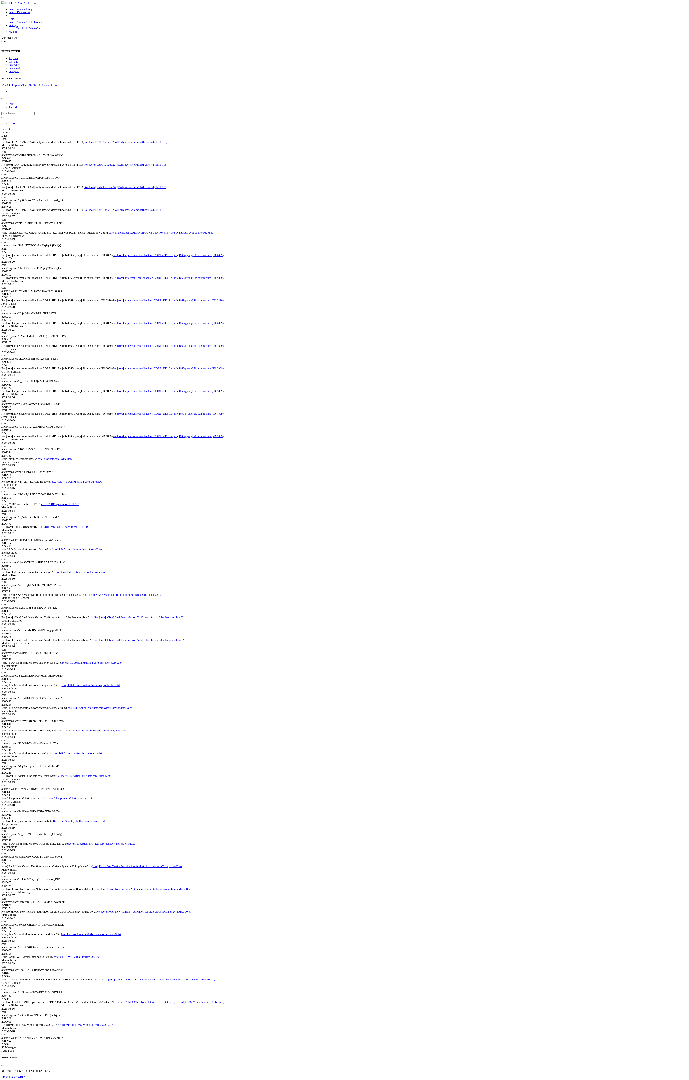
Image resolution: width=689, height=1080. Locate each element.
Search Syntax (17, 22)
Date (11, 103)
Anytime (13, 58)
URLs (21, 1076)
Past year (14, 71)
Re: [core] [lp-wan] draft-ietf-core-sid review (77, 481)
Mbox (4, 1076)
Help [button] (11, 18)
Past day (13, 61)
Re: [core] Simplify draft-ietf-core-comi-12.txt (79, 821)
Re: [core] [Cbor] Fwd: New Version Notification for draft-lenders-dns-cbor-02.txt (140, 617)
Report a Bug (19, 85)
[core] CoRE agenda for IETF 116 (59, 504)
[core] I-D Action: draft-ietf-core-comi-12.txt (77, 753)
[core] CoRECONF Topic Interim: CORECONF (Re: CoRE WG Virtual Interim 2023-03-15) (161, 979)
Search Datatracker (19, 12)
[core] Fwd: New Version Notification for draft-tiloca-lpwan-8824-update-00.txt (137, 866)
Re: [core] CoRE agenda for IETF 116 (67, 526)
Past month (15, 68)
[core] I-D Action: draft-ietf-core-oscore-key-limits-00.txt (97, 730)
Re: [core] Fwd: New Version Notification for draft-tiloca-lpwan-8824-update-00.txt (143, 888)
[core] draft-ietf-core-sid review (54, 458)
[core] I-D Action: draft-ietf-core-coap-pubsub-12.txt (90, 685)
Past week (14, 64)
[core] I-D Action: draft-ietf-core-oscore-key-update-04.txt (99, 707)
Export (12, 122)
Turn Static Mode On (28, 28)
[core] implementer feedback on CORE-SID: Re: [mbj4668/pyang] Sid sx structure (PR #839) (161, 232)
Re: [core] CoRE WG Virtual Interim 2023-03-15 (85, 1024)
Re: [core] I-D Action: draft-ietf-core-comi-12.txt (83, 775)
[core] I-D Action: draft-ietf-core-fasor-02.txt (77, 549)
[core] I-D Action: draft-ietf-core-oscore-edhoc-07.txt (91, 934)
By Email (34, 85)
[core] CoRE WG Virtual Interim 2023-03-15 (78, 956)
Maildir (13, 1076)
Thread (13, 107)
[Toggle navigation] (35, 3)
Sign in (13, 31)
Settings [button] (13, 25)
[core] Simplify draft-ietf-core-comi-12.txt (71, 798)
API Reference (33, 22)
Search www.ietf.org (20, 9)
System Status (50, 85)
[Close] (2, 1065)
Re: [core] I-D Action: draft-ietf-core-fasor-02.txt (83, 572)
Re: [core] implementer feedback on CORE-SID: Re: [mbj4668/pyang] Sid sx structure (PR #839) (168, 255)
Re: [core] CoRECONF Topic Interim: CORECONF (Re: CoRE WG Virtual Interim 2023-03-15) (168, 1002)
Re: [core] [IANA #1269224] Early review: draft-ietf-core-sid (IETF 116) (125, 142)
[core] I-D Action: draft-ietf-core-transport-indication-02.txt (101, 843)
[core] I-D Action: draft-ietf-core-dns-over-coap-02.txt (92, 662)
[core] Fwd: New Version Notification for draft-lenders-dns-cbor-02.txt (121, 594)
